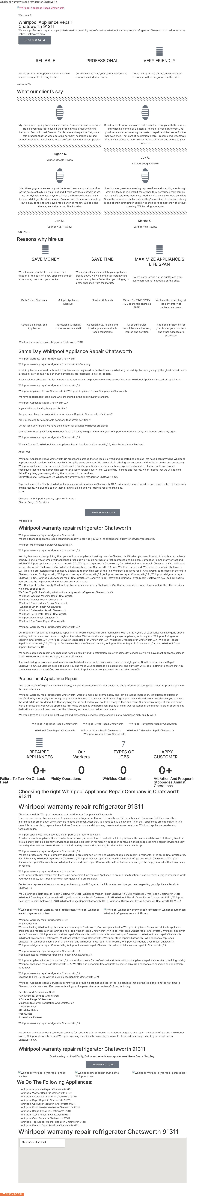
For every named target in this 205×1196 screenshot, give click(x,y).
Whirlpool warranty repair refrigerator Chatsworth (74, 528)
